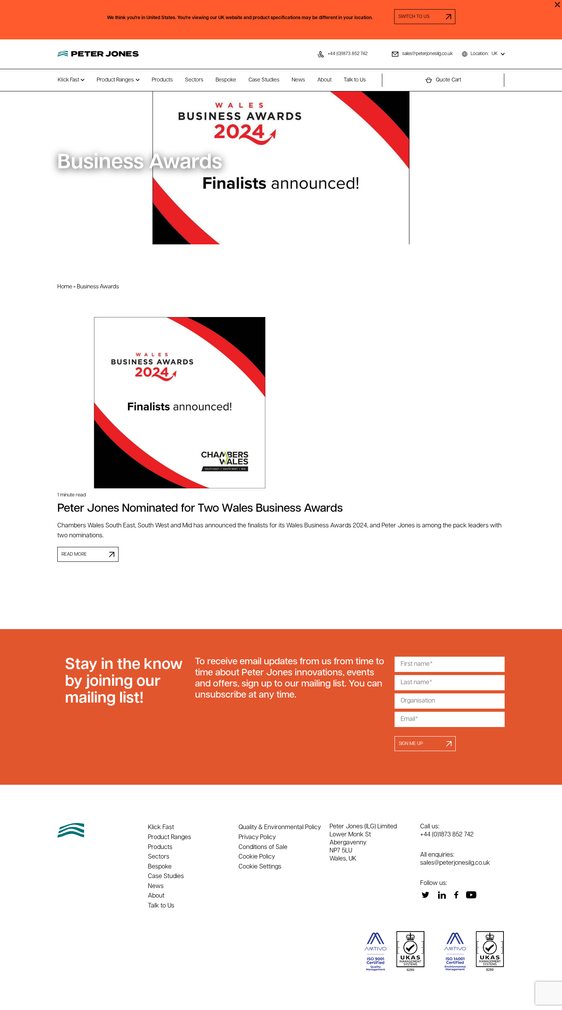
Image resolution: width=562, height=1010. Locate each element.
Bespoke (226, 80)
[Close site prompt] (557, 4)
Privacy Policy (257, 837)
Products (162, 80)
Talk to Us (355, 80)
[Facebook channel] (456, 895)
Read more (74, 554)
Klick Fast (68, 80)
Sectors (194, 80)
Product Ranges (115, 80)
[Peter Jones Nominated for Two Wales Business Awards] (281, 402)
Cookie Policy (257, 857)
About (324, 80)
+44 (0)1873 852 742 (447, 835)
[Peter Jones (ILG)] (98, 54)
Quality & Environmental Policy (280, 828)
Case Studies (264, 80)
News (298, 80)
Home (64, 287)
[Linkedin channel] (442, 895)
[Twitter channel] (425, 895)
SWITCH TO (424, 17)
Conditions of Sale (263, 847)
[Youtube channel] (471, 895)
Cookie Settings (260, 867)
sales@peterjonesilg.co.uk (455, 863)
